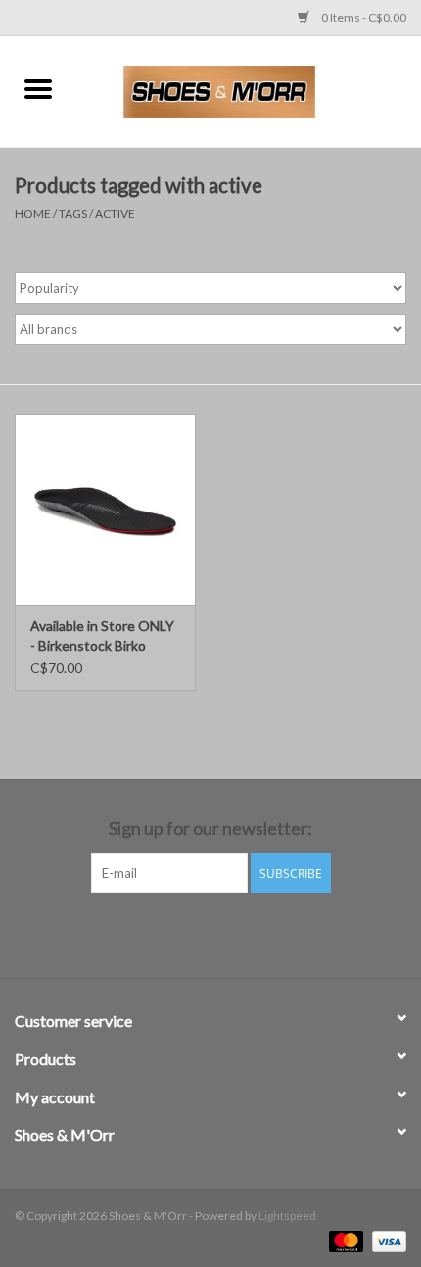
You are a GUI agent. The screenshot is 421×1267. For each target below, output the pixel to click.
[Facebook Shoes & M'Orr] (194, 933)
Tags (73, 213)
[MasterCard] (343, 1240)
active (115, 213)
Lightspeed (287, 1215)
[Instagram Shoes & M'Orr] (228, 933)
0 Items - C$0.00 (362, 17)
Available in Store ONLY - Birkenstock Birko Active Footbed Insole (102, 636)
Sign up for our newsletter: (210, 828)
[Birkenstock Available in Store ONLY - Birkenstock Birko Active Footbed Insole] (105, 509)
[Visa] (385, 1240)
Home (33, 213)
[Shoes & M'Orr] (248, 89)
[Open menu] (38, 88)
